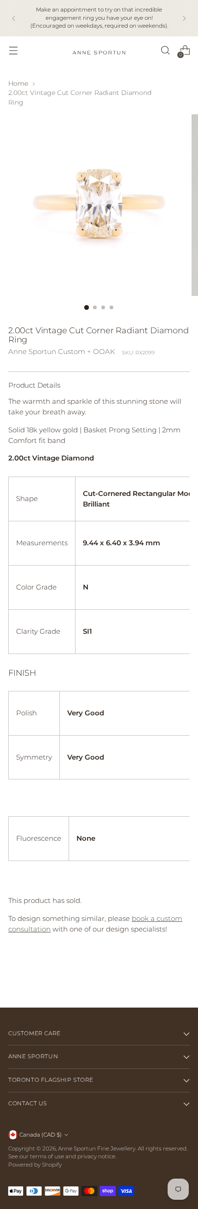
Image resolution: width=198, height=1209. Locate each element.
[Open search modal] (165, 50)
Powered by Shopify (35, 1165)
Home (18, 83)
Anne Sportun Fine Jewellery (96, 1148)
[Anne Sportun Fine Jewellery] (99, 50)
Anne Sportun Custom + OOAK (61, 351)
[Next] (184, 18)
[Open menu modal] (13, 50)
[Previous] (14, 18)
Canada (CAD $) (40, 1135)
